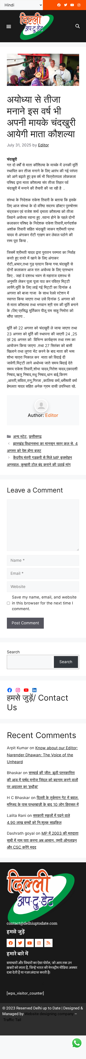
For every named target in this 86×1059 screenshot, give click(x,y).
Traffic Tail (12, 1019)
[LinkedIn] (34, 690)
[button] (8, 26)
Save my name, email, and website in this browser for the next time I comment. (44, 603)
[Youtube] (72, 5)
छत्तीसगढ (35, 436)
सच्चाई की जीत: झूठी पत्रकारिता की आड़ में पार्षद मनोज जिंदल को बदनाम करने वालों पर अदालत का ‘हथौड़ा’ (42, 779)
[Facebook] (59, 5)
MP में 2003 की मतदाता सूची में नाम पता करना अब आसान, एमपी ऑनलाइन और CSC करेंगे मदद (42, 840)
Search (13, 652)
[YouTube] (26, 690)
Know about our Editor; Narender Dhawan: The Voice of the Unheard (42, 755)
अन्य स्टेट (20, 436)
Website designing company (49, 1013)
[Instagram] (18, 690)
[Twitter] (65, 5)
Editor (51, 415)
